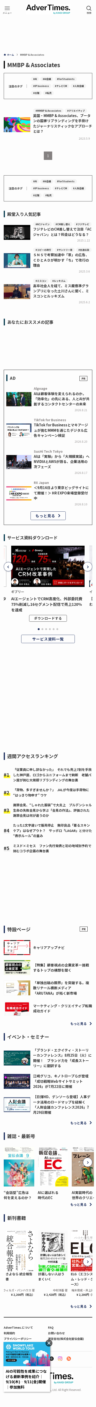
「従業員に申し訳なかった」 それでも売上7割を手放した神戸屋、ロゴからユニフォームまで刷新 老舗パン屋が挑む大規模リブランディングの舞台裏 (52, 774)
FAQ (51, 1327)
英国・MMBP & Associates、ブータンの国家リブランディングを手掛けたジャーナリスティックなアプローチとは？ (62, 123)
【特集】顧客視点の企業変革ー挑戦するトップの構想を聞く (61, 967)
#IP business (41, 86)
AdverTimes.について (18, 1327)
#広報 (36, 93)
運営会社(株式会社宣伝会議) (66, 1339)
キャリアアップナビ (49, 947)
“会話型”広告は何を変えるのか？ (18, 1195)
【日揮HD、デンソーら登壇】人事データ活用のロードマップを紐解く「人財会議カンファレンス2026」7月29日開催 (61, 1104)
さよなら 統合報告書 (19, 1276)
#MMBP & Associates (48, 110)
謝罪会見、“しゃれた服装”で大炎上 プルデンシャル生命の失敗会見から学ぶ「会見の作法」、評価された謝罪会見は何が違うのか (52, 810)
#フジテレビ (82, 224)
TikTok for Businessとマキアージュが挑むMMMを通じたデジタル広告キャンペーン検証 (61, 430)
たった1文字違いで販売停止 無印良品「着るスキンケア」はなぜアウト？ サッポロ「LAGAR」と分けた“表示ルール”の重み (52, 830)
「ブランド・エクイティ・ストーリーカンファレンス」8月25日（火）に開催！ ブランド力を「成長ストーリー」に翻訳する (62, 1058)
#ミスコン (40, 281)
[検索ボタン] (89, 9)
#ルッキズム (58, 281)
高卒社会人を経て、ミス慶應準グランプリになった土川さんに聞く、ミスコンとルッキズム (61, 290)
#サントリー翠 (64, 250)
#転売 (48, 93)
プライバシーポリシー (18, 1339)
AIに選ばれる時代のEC (48, 1195)
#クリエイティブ (76, 110)
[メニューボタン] (7, 9)
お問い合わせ (56, 1333)
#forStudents (66, 79)
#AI (35, 79)
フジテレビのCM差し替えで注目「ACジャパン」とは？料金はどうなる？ (62, 232)
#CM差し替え (62, 224)
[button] (8, 566)
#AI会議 (47, 79)
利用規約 (9, 1333)
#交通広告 (83, 250)
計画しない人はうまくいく (51, 1276)
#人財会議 (78, 86)
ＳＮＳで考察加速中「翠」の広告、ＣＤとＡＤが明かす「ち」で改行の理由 (61, 259)
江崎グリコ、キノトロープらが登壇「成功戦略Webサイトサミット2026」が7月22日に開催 (61, 1081)
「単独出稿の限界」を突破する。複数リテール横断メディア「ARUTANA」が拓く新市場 (61, 987)
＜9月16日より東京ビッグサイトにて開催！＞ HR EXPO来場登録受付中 (61, 492)
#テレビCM (61, 86)
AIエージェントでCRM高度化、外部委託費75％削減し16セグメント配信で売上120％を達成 (46, 604)
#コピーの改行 (43, 250)
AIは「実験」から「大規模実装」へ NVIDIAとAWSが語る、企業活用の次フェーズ (61, 461)
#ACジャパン (42, 224)
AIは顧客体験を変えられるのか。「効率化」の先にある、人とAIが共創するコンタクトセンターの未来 (61, 398)
